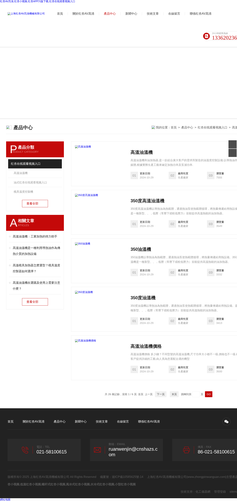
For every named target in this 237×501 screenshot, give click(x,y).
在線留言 (174, 13)
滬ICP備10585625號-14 (127, 476)
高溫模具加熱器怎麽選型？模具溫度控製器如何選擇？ (36, 268)
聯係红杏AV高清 (200, 13)
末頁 (174, 394)
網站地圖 (5, 499)
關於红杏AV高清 (83, 13)
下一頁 (161, 394)
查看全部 (32, 203)
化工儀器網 (203, 491)
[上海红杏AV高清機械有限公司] (26, 13)
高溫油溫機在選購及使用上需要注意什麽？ (36, 285)
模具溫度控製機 (23, 191)
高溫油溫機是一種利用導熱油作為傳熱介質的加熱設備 (36, 250)
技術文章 (153, 13)
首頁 (60, 13)
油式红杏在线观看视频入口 (30, 182)
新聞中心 (131, 13)
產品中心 (110, 13)
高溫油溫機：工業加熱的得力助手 (35, 236)
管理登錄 (220, 491)
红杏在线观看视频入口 (212, 127)
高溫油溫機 (21, 173)
